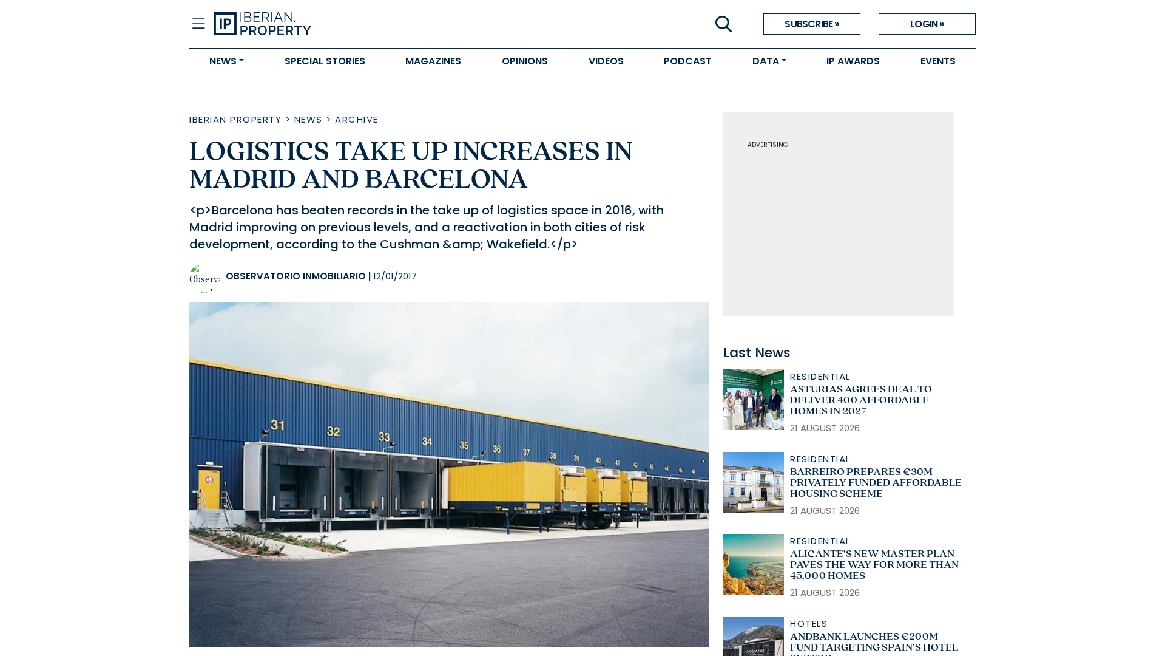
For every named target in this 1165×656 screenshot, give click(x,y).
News (308, 119)
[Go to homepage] (398, 24)
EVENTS (938, 61)
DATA (765, 61)
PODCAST (688, 61)
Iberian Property (235, 119)
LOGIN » (927, 24)
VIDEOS (606, 61)
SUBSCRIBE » (812, 24)
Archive (357, 119)
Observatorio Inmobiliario (296, 276)
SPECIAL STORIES (325, 61)
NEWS (223, 61)
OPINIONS (525, 61)
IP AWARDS (853, 61)
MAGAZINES (433, 61)
